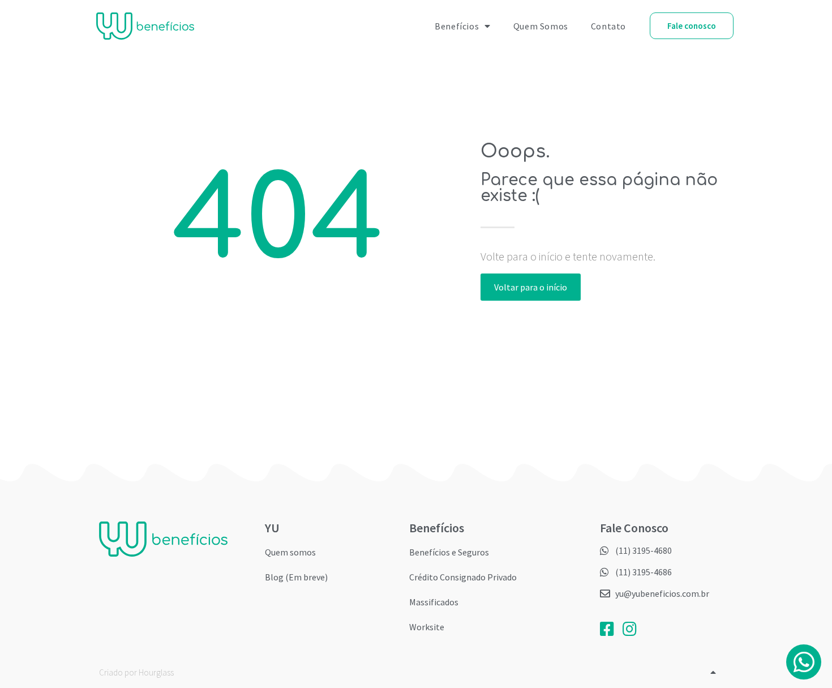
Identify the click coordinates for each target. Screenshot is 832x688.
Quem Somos (540, 26)
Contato (608, 26)
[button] (692, 25)
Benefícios (457, 26)
